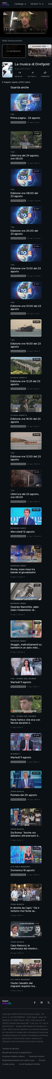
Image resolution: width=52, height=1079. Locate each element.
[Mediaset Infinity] (5, 4)
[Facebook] (34, 1002)
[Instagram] (41, 1002)
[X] (48, 1002)
